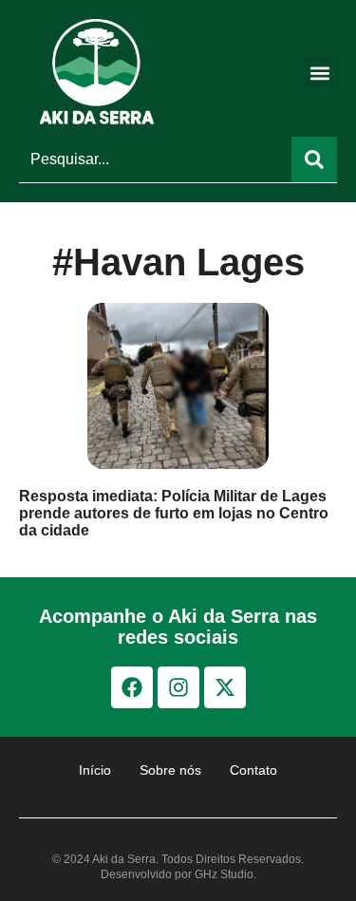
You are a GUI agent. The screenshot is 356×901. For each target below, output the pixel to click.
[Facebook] (132, 687)
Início (95, 770)
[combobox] (155, 159)
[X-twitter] (225, 687)
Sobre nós (170, 770)
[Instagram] (178, 687)
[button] (319, 72)
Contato (253, 770)
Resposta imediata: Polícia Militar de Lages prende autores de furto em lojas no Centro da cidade (173, 513)
